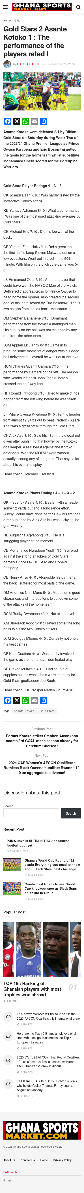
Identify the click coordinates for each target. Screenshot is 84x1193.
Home (7, 20)
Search (8, 806)
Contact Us (28, 1160)
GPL (17, 20)
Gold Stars (47, 711)
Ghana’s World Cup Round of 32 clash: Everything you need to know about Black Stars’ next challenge (52, 864)
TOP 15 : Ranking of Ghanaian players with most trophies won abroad (32, 989)
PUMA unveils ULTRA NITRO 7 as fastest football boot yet (38, 842)
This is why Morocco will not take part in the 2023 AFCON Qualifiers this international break (48, 1016)
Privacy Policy (62, 1160)
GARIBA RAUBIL (28, 64)
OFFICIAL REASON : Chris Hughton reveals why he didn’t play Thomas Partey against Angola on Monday (47, 1085)
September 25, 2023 (61, 64)
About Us (9, 1160)
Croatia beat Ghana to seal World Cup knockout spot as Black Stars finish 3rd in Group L (51, 888)
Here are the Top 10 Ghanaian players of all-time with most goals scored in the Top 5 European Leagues (47, 1037)
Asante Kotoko (24, 711)
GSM (59, 1146)
